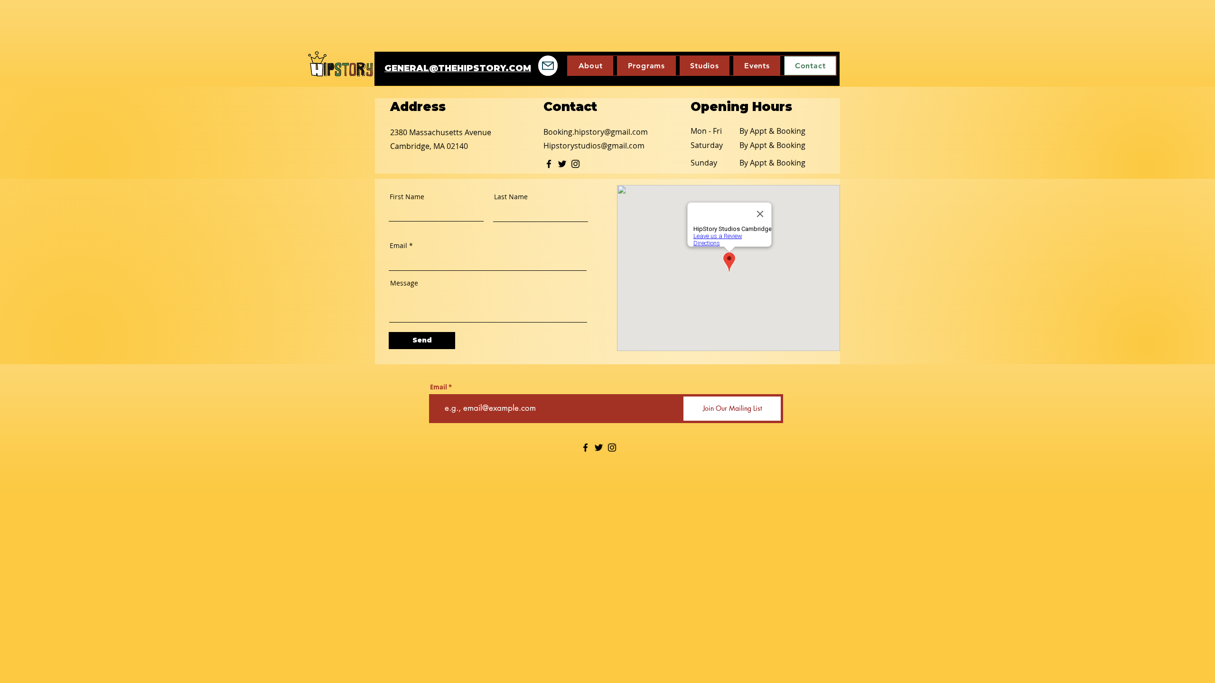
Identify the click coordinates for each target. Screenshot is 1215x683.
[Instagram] (575, 163)
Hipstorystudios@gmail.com (594, 145)
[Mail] (548, 65)
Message (404, 283)
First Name (407, 197)
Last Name (511, 197)
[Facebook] (548, 163)
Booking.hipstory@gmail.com (595, 132)
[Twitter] (562, 163)
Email (398, 245)
